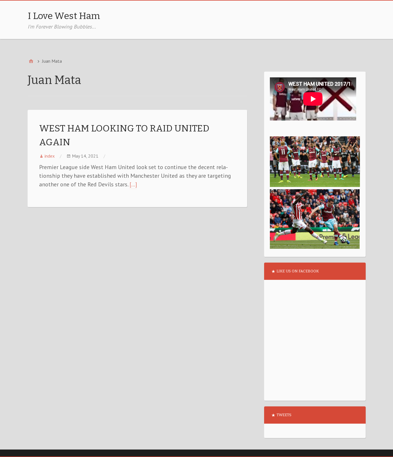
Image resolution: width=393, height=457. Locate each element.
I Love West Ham (64, 15)
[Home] (31, 61)
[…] (133, 184)
